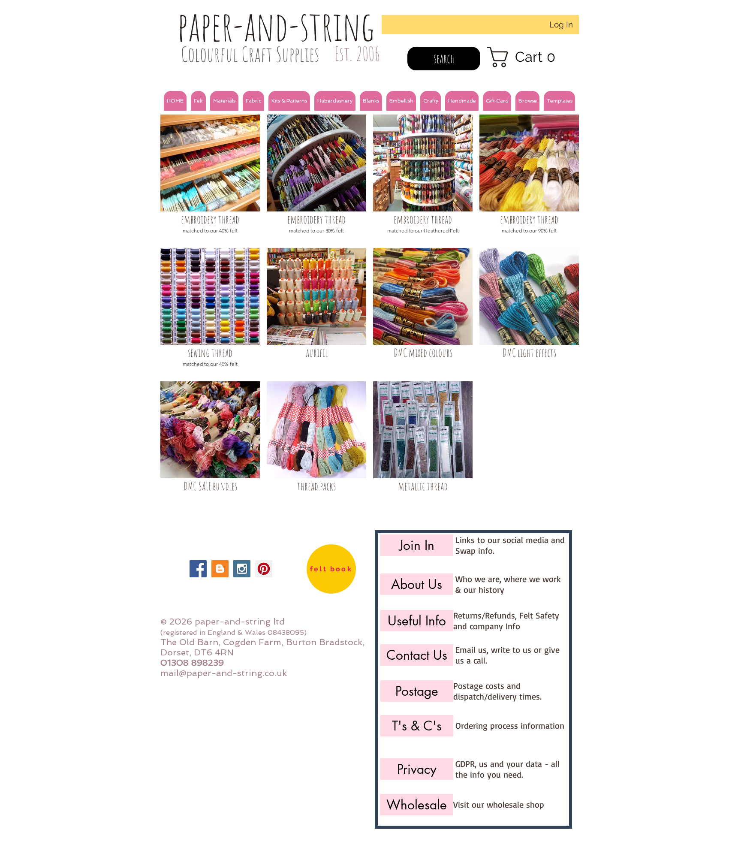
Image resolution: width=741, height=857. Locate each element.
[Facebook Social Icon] (198, 568)
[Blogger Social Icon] (220, 568)
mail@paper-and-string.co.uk (223, 673)
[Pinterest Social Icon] (263, 568)
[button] (198, 101)
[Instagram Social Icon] (241, 568)
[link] (526, 57)
